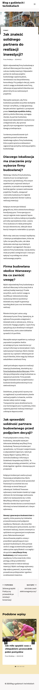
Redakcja (10, 59)
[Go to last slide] (5, 641)
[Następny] (33, 641)
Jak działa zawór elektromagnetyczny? (28, 588)
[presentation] (19, 630)
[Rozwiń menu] (35, 4)
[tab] (15, 666)
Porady (5, 30)
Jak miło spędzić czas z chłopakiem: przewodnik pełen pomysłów (18, 648)
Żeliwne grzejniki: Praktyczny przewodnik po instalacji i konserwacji (8, 592)
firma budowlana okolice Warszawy (16, 371)
